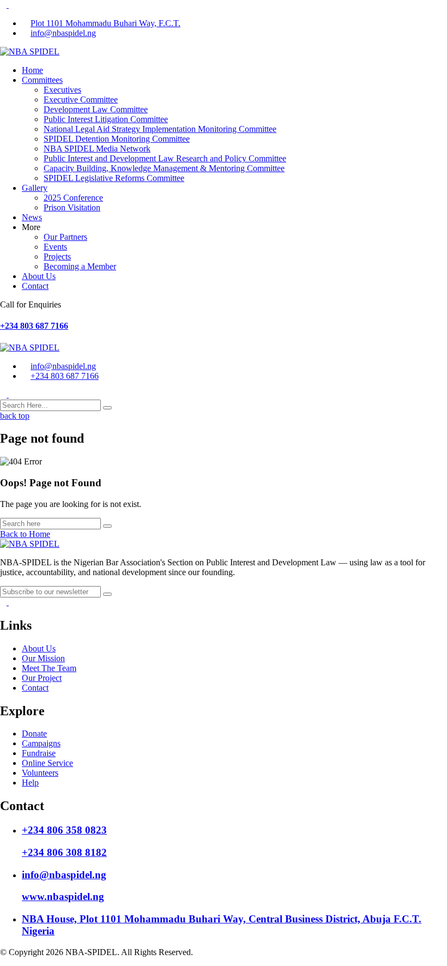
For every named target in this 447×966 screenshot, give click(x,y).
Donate (34, 733)
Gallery (34, 187)
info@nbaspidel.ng (63, 33)
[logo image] (29, 347)
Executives (62, 89)
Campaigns (41, 743)
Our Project (42, 678)
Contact (35, 286)
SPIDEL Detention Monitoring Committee (117, 138)
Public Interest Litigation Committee (106, 119)
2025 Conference (73, 197)
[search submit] (107, 407)
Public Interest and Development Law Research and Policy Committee (165, 158)
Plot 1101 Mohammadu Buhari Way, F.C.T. (105, 23)
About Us (39, 276)
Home (32, 70)
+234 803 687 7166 (34, 325)
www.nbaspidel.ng (63, 896)
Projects (57, 256)
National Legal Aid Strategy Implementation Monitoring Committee (160, 129)
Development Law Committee (96, 109)
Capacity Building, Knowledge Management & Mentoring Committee (164, 168)
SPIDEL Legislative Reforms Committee (114, 178)
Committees (42, 79)
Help (30, 782)
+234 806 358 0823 (64, 830)
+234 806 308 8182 (64, 852)
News (32, 217)
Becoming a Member (80, 266)
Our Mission (43, 658)
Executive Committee (81, 99)
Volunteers (40, 772)
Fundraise (39, 753)
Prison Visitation (72, 207)
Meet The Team (49, 668)
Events (55, 246)
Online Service (47, 763)
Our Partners (65, 237)
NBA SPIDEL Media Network (97, 148)
